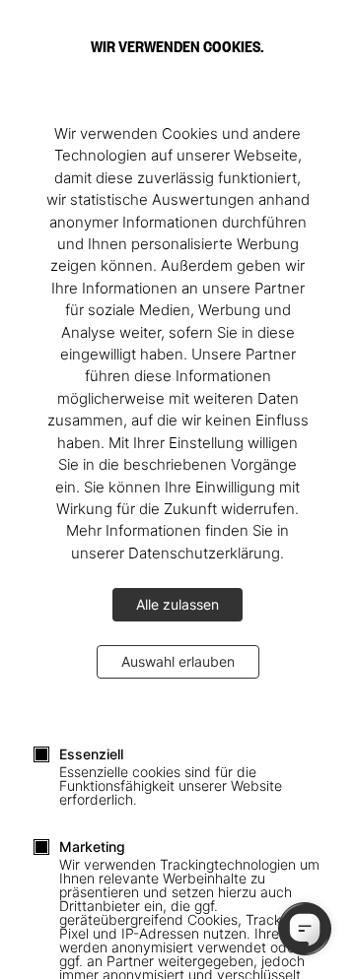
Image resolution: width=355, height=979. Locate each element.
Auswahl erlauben (178, 661)
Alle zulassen (177, 604)
